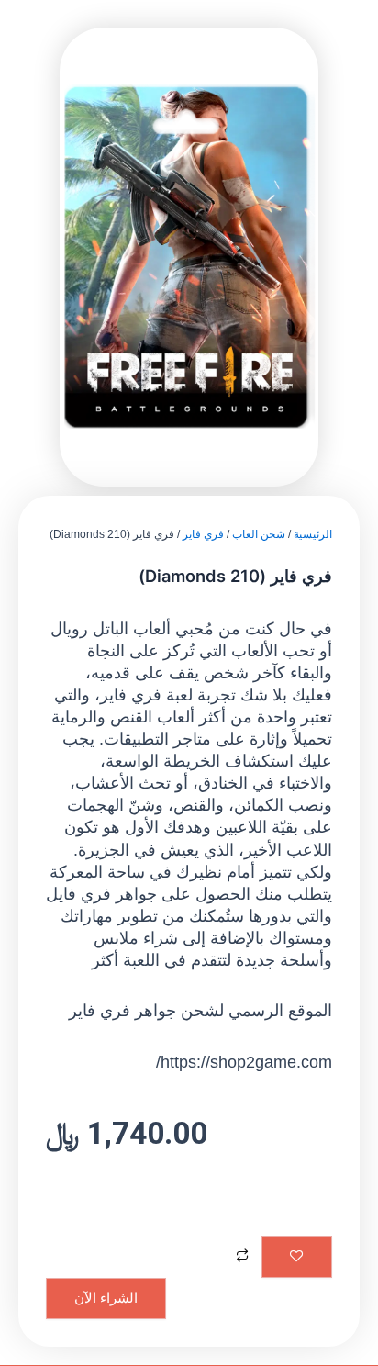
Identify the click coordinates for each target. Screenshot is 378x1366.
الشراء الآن (106, 1298)
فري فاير (203, 534)
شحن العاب (258, 534)
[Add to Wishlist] (296, 1257)
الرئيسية (313, 534)
